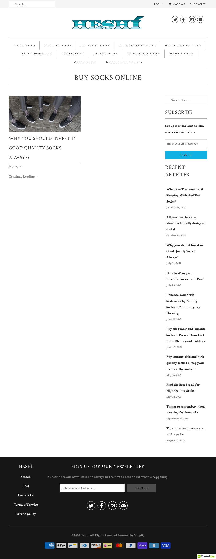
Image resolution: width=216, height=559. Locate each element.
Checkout (197, 4)
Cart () (178, 4)
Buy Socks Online (108, 77)
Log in (159, 4)
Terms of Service (26, 504)
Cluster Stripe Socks (137, 45)
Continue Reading (22, 176)
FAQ (26, 486)
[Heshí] (108, 24)
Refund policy (26, 514)
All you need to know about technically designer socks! (185, 223)
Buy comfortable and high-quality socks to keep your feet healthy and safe (185, 363)
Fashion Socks (181, 53)
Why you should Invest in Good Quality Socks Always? (43, 147)
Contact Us (26, 495)
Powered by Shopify (131, 535)
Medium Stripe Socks (183, 45)
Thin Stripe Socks (37, 53)
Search (26, 477)
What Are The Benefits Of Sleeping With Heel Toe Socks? (184, 195)
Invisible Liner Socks (123, 61)
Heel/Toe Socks (58, 45)
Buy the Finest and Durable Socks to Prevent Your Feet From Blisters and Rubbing (185, 335)
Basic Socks (25, 45)
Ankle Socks (85, 61)
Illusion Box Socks (143, 53)
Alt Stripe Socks (95, 45)
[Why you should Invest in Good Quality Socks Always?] (45, 114)
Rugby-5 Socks (105, 53)
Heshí (85, 535)
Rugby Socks (73, 53)
